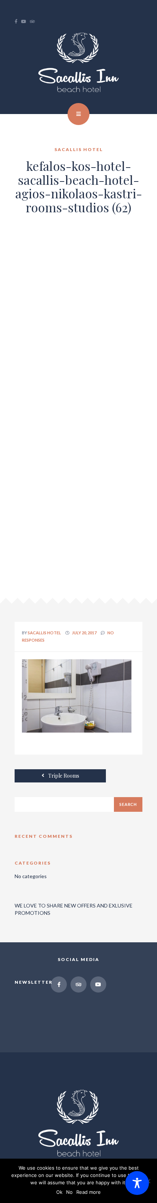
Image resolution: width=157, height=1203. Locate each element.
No (69, 1192)
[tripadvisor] (34, 21)
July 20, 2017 (84, 632)
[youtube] (25, 21)
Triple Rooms (63, 775)
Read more (88, 1192)
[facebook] (18, 21)
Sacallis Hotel (44, 632)
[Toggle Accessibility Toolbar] (137, 1183)
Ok (59, 1192)
